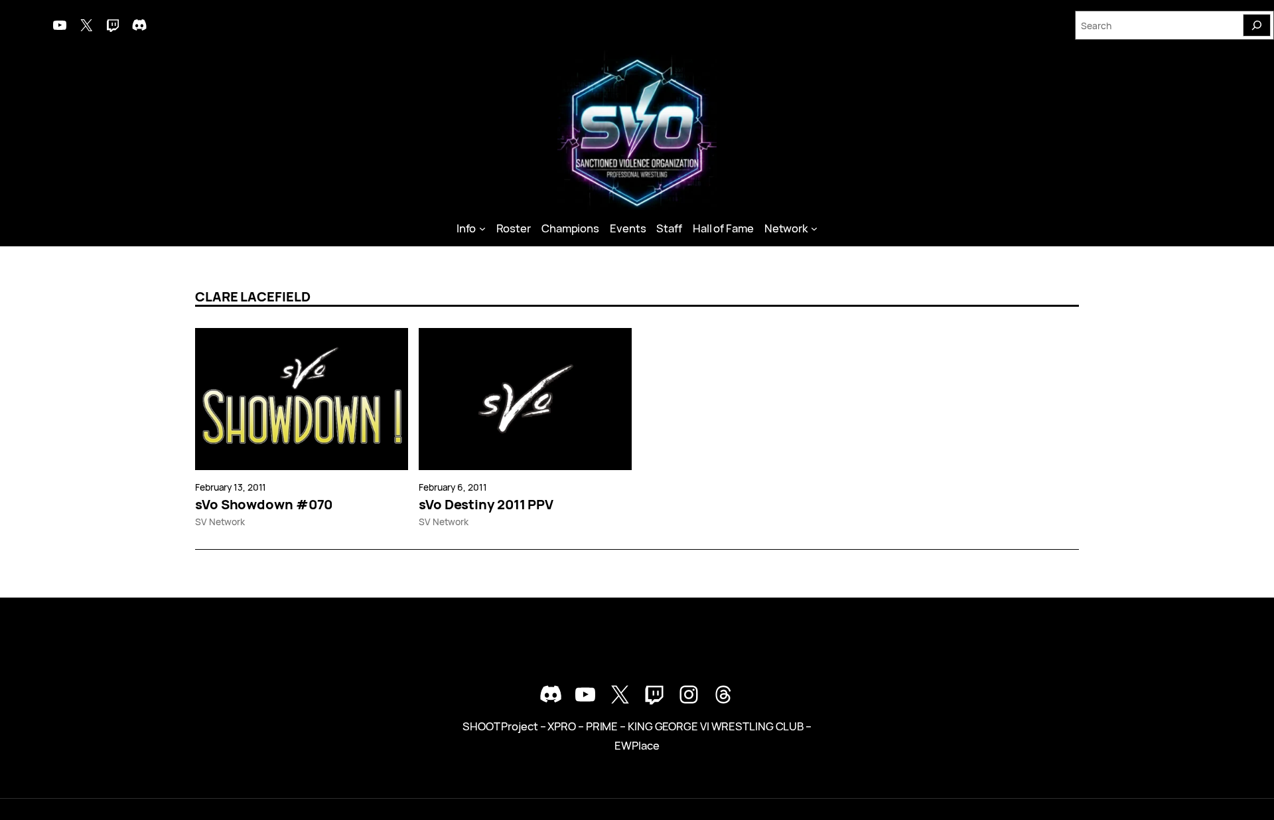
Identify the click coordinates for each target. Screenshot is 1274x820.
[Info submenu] (482, 228)
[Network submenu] (814, 228)
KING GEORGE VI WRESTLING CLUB (716, 726)
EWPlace (636, 745)
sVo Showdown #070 (263, 505)
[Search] (1257, 25)
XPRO (561, 726)
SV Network (220, 521)
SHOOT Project (500, 726)
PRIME (602, 726)
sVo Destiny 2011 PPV (486, 505)
